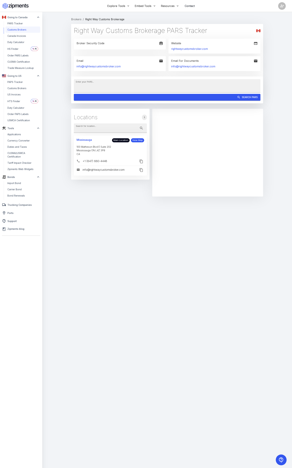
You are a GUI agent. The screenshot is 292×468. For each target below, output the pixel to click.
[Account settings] (282, 6)
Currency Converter (18, 140)
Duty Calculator (15, 42)
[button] (137, 140)
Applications (14, 134)
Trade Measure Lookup (20, 68)
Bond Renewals (16, 195)
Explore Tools (116, 6)
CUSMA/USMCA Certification (16, 155)
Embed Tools (143, 6)
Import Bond (14, 183)
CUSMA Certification (18, 61)
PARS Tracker (15, 23)
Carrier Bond (14, 189)
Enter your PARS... (85, 81)
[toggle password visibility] (141, 128)
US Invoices (14, 94)
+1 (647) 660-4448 (95, 161)
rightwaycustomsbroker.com (189, 48)
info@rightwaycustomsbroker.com (99, 66)
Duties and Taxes (17, 146)
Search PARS (250, 97)
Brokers (76, 19)
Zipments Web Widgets (20, 169)
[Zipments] (16, 6)
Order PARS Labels (18, 55)
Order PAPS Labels (18, 114)
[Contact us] (281, 459)
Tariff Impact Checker (19, 162)
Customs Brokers (16, 29)
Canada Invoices (16, 35)
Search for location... (86, 126)
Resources (168, 6)
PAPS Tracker (15, 82)
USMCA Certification (18, 120)
